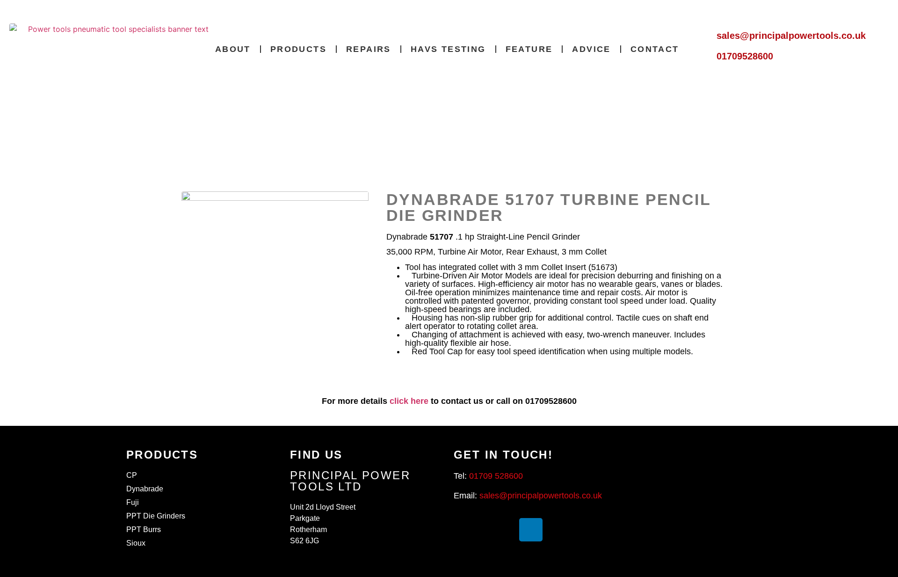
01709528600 (745, 56)
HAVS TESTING (448, 49)
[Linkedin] (531, 529)
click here (409, 401)
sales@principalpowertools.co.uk (791, 35)
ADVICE (591, 49)
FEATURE (529, 49)
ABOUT (233, 49)
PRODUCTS (298, 49)
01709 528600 (496, 476)
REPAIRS (368, 49)
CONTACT (654, 49)
